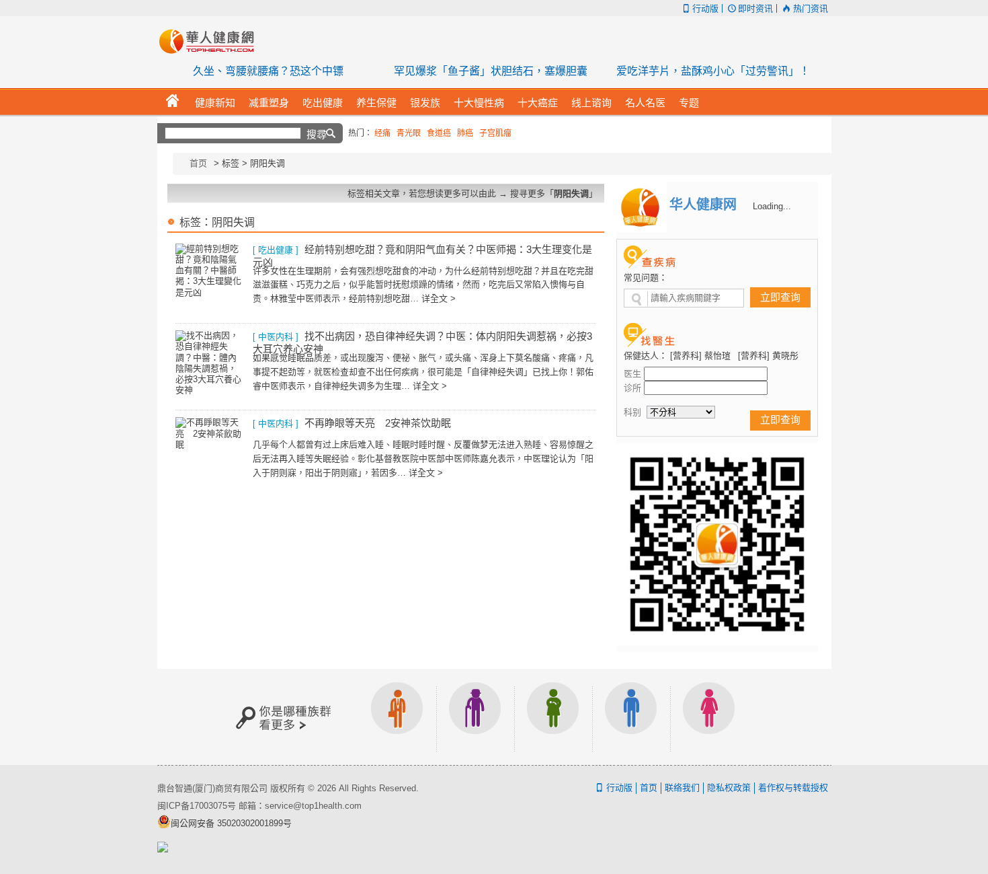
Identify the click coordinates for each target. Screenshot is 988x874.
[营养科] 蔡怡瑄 (700, 356)
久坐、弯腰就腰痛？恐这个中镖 (268, 71)
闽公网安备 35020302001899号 (231, 823)
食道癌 (439, 133)
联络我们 (682, 787)
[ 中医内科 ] (275, 337)
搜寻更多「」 (554, 193)
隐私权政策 (729, 787)
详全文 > (438, 298)
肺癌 (465, 133)
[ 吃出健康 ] (275, 250)
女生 (709, 717)
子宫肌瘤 (495, 133)
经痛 (382, 133)
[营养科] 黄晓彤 (768, 356)
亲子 (553, 717)
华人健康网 (211, 41)
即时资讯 (755, 8)
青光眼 (409, 133)
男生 (631, 717)
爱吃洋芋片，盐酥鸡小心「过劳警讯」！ (713, 71)
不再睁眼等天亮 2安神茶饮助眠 (377, 423)
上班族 (397, 717)
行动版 (705, 8)
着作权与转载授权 (793, 787)
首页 (198, 163)
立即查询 (780, 297)
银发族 (475, 717)
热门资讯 (810, 8)
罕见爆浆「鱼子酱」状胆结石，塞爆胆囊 (490, 71)
